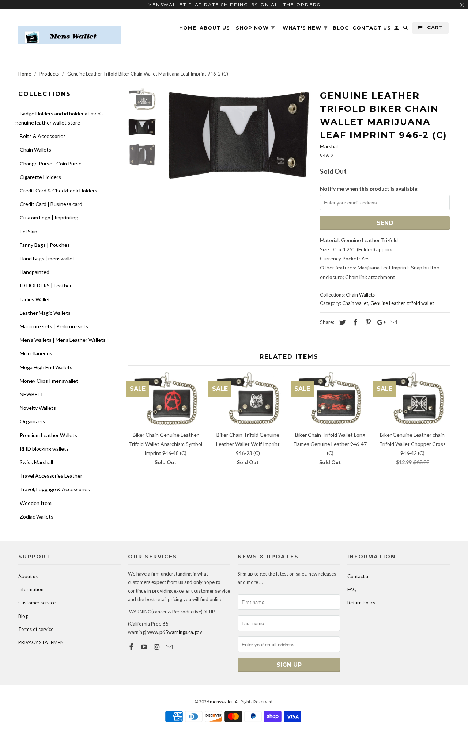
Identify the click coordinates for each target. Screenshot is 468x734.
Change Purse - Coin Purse (51, 163)
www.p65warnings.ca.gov (174, 632)
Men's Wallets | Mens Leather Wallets (63, 340)
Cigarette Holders (40, 177)
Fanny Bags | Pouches (45, 245)
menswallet (221, 701)
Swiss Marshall (36, 462)
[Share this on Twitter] (341, 322)
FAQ (352, 589)
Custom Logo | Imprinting (49, 217)
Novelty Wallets (38, 408)
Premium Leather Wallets (48, 435)
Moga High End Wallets (46, 367)
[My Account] (397, 29)
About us (28, 576)
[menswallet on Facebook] (132, 647)
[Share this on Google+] (379, 322)
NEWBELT (32, 394)
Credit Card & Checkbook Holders (58, 190)
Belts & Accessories (43, 136)
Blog (23, 616)
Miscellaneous (36, 353)
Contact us (358, 576)
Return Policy (361, 602)
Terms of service (35, 629)
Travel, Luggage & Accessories (55, 489)
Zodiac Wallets (36, 516)
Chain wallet (355, 303)
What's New (305, 27)
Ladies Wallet (35, 299)
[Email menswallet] (170, 647)
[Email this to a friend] (392, 322)
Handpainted (34, 272)
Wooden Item (36, 503)
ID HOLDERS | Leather (46, 285)
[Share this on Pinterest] (367, 322)
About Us (215, 28)
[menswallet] (69, 29)
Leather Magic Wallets (45, 313)
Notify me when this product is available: (369, 189)
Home (187, 28)
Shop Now (255, 27)
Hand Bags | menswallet (47, 258)
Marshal (329, 146)
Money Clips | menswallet (49, 381)
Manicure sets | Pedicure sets (54, 326)
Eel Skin (28, 231)
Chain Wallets (35, 149)
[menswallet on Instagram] (158, 647)
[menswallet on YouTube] (145, 647)
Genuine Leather (387, 303)
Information (31, 589)
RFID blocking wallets (44, 449)
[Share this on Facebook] (354, 322)
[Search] (406, 29)
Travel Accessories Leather (51, 476)
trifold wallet (420, 303)
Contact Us (371, 28)
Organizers (32, 421)
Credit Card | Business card (51, 204)
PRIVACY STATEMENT (42, 642)
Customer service (37, 602)
